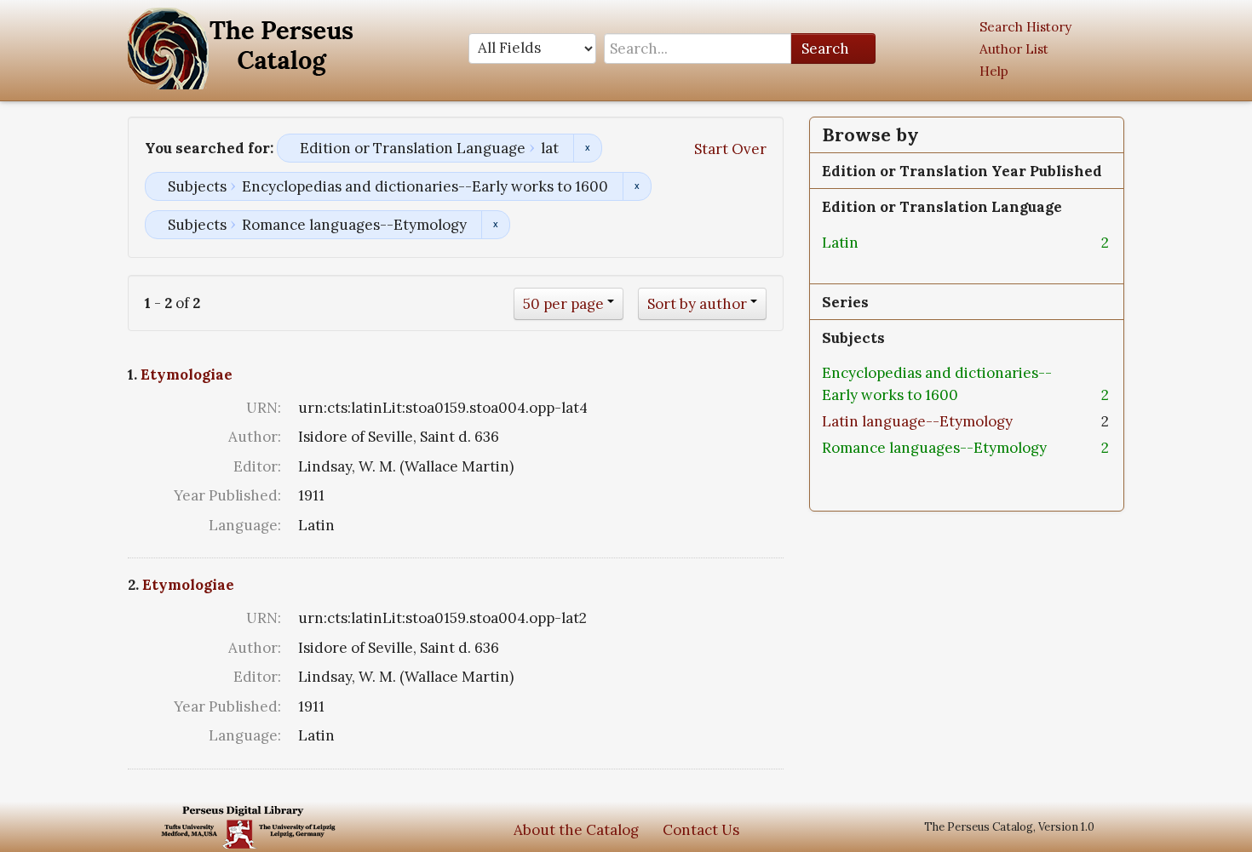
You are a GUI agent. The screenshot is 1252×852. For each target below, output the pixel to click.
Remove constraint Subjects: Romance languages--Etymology (495, 224)
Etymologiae (187, 374)
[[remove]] (872, 242)
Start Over (730, 149)
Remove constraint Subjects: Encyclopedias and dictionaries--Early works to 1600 (637, 186)
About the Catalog (576, 830)
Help (993, 71)
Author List (1013, 49)
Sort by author (697, 303)
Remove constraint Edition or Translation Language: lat (587, 148)
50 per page (563, 303)
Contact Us (701, 830)
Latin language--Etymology (917, 421)
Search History (1025, 27)
